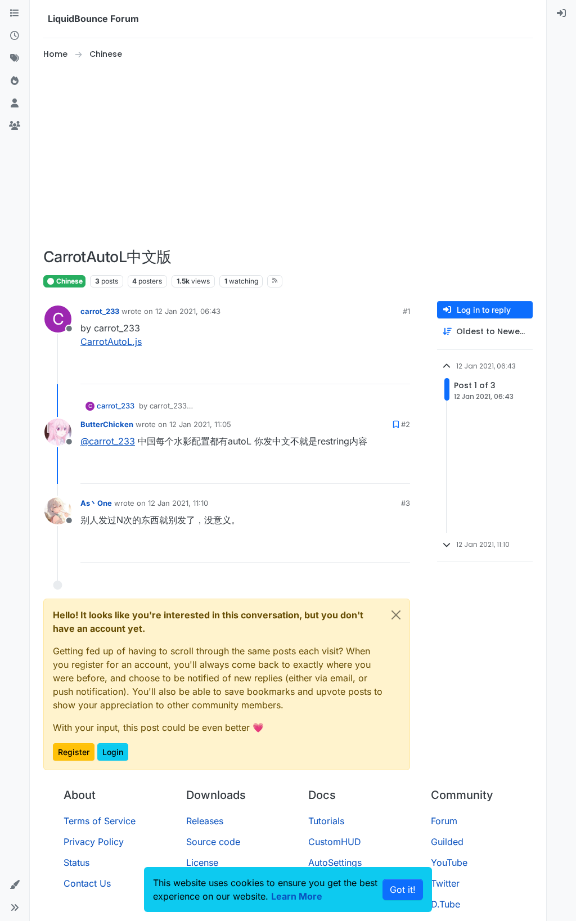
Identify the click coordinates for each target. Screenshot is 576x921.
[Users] (14, 104)
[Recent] (14, 36)
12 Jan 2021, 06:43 (187, 311)
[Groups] (14, 126)
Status (76, 862)
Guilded (447, 841)
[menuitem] (561, 14)
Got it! (403, 889)
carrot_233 (99, 311)
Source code (213, 841)
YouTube (449, 862)
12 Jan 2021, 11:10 (178, 502)
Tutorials (326, 820)
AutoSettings (335, 862)
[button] (14, 885)
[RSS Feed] (274, 281)
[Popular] (14, 81)
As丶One (96, 502)
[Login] (561, 14)
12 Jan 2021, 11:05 (200, 424)
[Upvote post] (381, 370)
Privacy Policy (94, 841)
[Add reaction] (359, 370)
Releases (204, 820)
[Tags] (14, 59)
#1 (406, 311)
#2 (405, 424)
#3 (405, 502)
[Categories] (14, 14)
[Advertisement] (288, 154)
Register (73, 752)
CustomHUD (334, 841)
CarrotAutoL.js (111, 341)
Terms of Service (100, 820)
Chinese (69, 281)
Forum (444, 820)
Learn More (296, 896)
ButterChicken (106, 424)
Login (112, 752)
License (202, 862)
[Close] (396, 615)
